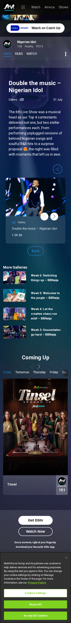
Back (35, 251)
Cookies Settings (35, 593)
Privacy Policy (37, 582)
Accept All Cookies (35, 615)
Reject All (35, 604)
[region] (35, 587)
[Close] (66, 557)
